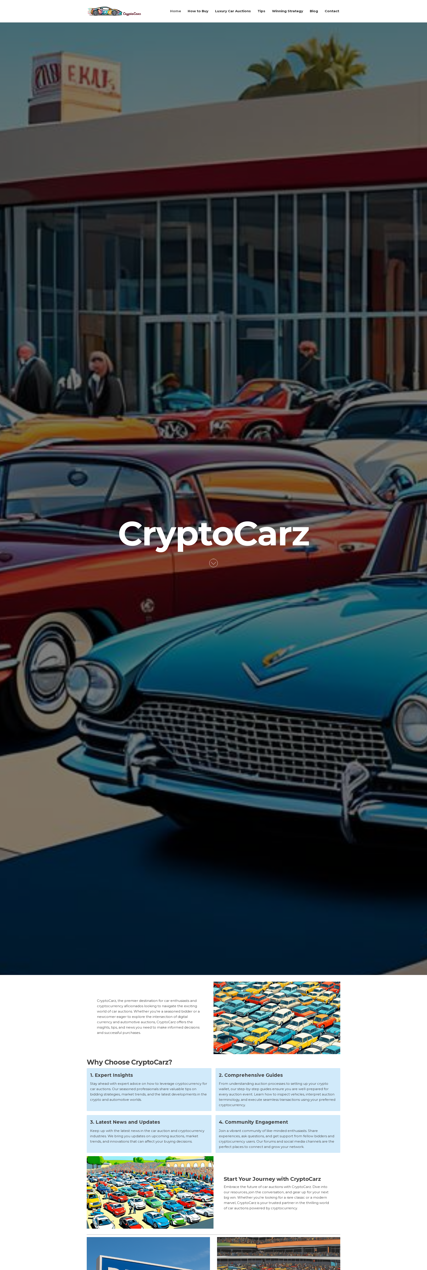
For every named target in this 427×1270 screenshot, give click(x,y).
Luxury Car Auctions (233, 11)
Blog (314, 11)
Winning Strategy (287, 11)
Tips (261, 11)
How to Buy (198, 11)
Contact (332, 11)
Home (175, 11)
